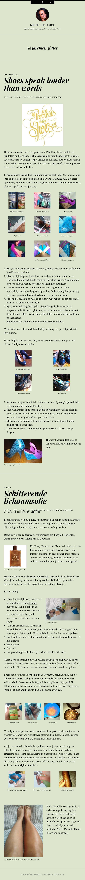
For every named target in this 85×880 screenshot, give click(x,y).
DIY (5, 74)
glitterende (66, 510)
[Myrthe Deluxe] (42, 15)
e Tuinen (32, 602)
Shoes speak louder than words (36, 84)
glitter (30, 97)
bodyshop (36, 510)
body (29, 510)
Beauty (7, 487)
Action (37, 182)
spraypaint (57, 97)
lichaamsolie (10, 512)
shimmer (25, 512)
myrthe (18, 97)
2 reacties (35, 512)
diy (24, 97)
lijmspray (39, 97)
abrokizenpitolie (19, 614)
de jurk (12, 178)
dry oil (49, 510)
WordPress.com (59, 874)
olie (19, 512)
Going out (13, 74)
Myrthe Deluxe (42, 25)
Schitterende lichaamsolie (25, 497)
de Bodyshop (43, 538)
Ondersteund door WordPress (31, 874)
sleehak (47, 97)
